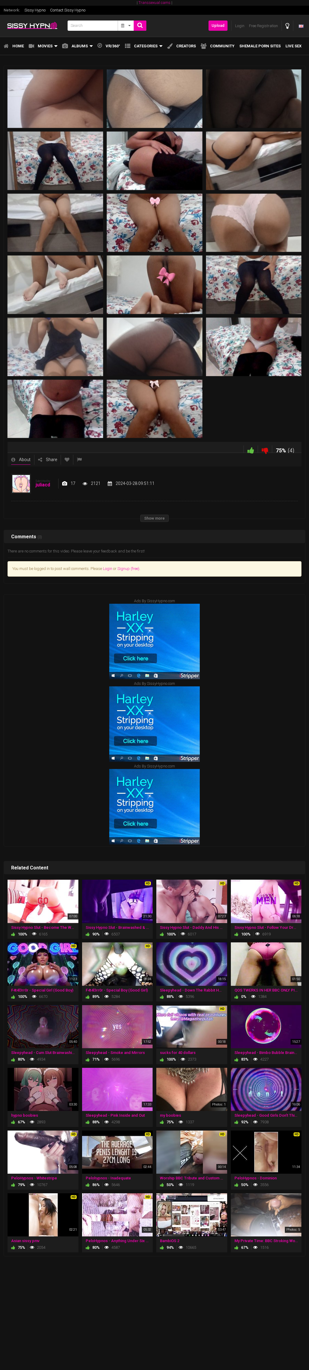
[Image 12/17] (253, 285)
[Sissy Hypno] (34, 26)
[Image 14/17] (154, 347)
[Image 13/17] (55, 347)
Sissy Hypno (35, 10)
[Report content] (79, 460)
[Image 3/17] (253, 99)
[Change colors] (287, 26)
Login (107, 568)
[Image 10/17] (55, 285)
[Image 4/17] (55, 160)
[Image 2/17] (154, 99)
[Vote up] (250, 450)
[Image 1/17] (55, 99)
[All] (126, 26)
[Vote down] (265, 450)
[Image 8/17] (154, 223)
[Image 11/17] (154, 285)
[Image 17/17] (154, 409)
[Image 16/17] (55, 409)
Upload (218, 25)
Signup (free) (128, 568)
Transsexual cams (154, 2)
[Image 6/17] (253, 160)
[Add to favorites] (67, 460)
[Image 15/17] (253, 347)
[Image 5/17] (154, 160)
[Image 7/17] (55, 223)
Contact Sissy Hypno (67, 10)
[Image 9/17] (253, 223)
